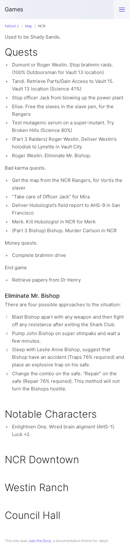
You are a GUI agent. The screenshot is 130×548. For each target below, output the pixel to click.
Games (14, 9)
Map (28, 26)
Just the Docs (39, 541)
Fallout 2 (12, 26)
